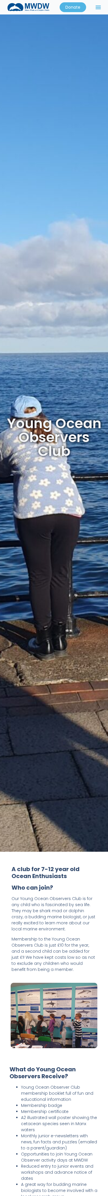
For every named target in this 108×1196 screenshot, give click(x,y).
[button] (98, 7)
